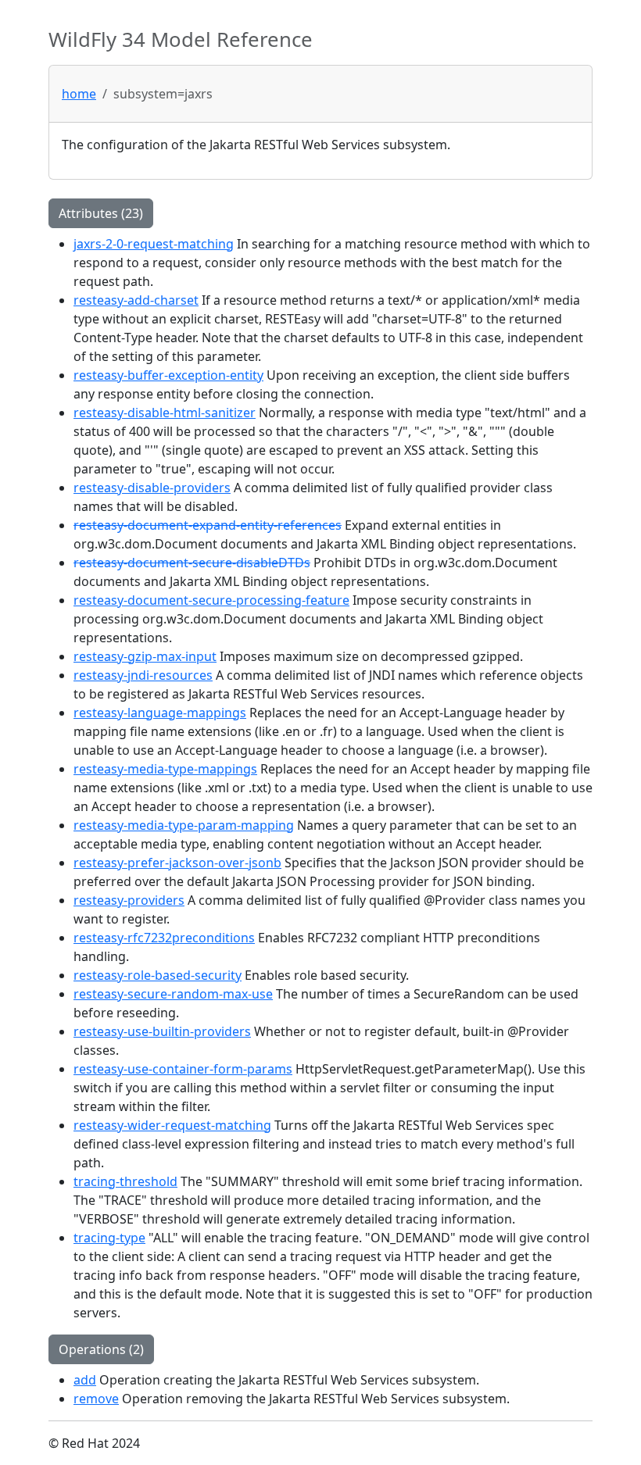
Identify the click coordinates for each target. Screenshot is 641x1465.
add (84, 1379)
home (79, 93)
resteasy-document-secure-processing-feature (211, 600)
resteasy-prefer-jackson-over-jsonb (177, 862)
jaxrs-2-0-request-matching (153, 243)
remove (96, 1398)
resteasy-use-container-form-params (182, 1068)
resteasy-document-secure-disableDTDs (191, 562)
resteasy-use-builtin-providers (162, 1031)
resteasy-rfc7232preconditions (164, 937)
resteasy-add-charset (136, 300)
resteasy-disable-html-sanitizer (164, 412)
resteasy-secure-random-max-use (173, 993)
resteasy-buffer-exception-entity (168, 375)
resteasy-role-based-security (157, 975)
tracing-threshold (125, 1181)
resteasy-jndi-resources (143, 675)
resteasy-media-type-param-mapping (183, 825)
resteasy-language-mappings (159, 712)
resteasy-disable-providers (152, 487)
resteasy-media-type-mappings (165, 768)
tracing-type (109, 1237)
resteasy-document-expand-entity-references (207, 525)
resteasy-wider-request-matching (172, 1125)
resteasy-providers (128, 900)
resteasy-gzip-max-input (145, 656)
